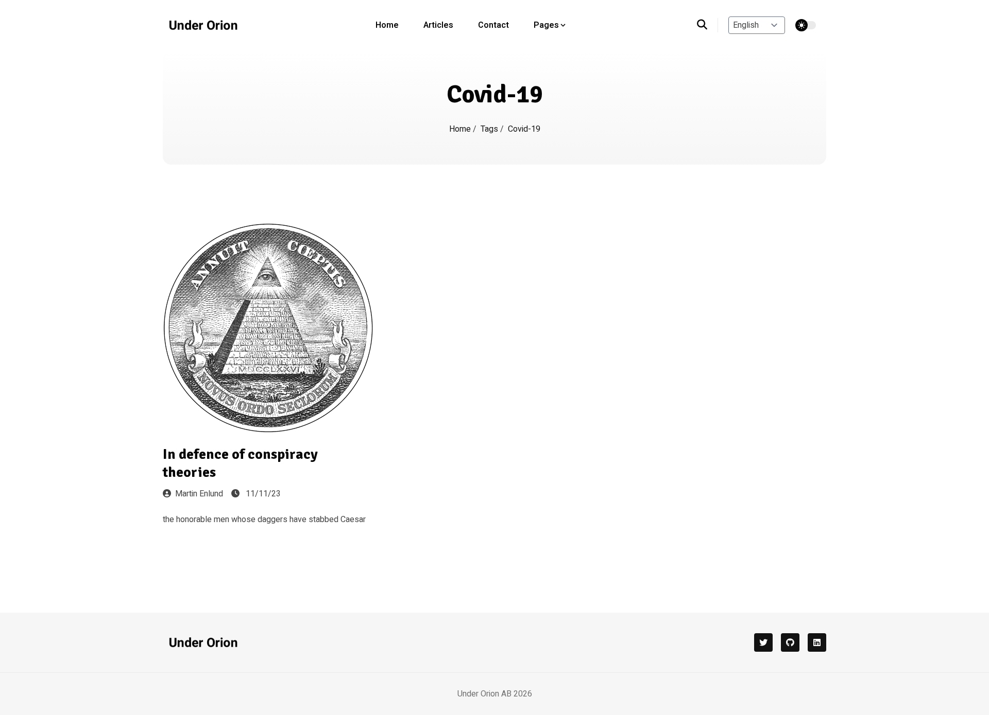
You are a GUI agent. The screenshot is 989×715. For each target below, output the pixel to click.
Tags (490, 129)
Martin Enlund (199, 494)
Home (387, 25)
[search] (707, 25)
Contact (493, 25)
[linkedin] (817, 642)
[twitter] (763, 642)
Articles (438, 25)
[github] (790, 642)
